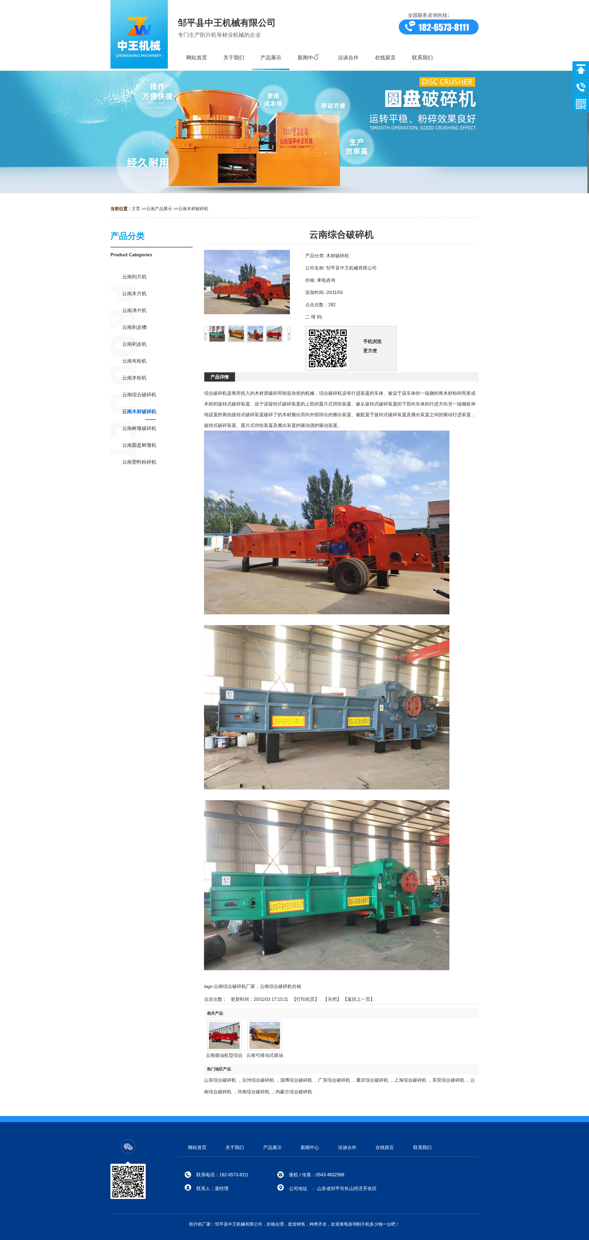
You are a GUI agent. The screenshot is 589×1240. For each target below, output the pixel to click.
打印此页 (305, 999)
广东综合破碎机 (334, 1080)
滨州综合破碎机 (258, 1080)
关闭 (332, 999)
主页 (136, 208)
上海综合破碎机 (410, 1080)
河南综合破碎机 (253, 1091)
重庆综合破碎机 (372, 1080)
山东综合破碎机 (220, 1080)
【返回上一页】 (359, 999)
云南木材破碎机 (193, 208)
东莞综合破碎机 (448, 1080)
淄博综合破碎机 (296, 1080)
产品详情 (219, 376)
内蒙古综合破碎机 (293, 1091)
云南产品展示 (159, 208)
